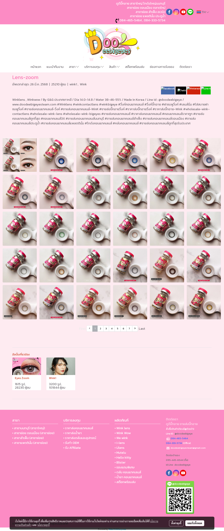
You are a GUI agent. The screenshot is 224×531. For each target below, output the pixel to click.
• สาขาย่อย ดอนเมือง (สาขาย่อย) (33, 433)
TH (203, 12)
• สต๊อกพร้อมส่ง (125, 482)
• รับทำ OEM (71, 442)
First (82, 328)
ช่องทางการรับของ (162, 66)
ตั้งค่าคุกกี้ (176, 523)
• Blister (120, 462)
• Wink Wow (123, 433)
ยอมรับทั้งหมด (194, 523)
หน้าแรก (36, 66)
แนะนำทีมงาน (55, 66)
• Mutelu (120, 452)
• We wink (121, 438)
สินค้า (113, 66)
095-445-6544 (174, 460)
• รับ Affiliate (72, 447)
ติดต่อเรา (186, 66)
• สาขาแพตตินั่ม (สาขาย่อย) (30, 442)
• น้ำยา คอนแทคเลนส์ (128, 477)
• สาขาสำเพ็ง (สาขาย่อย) (28, 438)
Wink (83, 84)
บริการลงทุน (92, 66)
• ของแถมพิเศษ (124, 467)
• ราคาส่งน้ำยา (72, 433)
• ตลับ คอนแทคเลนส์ (128, 472)
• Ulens (119, 447)
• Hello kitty (123, 457)
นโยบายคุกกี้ (43, 524)
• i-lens (120, 442)
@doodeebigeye (183, 434)
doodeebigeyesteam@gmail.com (188, 447)
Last (142, 328)
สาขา (72, 66)
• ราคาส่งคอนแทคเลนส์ (78, 428)
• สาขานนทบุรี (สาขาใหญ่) (28, 428)
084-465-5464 (131, 20)
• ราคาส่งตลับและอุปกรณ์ (79, 438)
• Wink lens (122, 428)
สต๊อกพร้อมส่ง (134, 66)
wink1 (73, 84)
